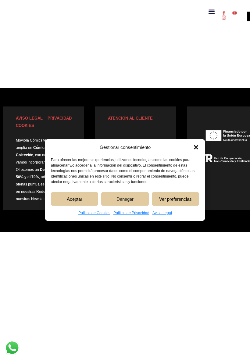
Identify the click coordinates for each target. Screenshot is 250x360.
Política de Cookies (94, 213)
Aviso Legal (162, 213)
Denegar (125, 198)
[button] (196, 147)
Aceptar (74, 198)
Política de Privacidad (131, 213)
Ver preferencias (175, 198)
